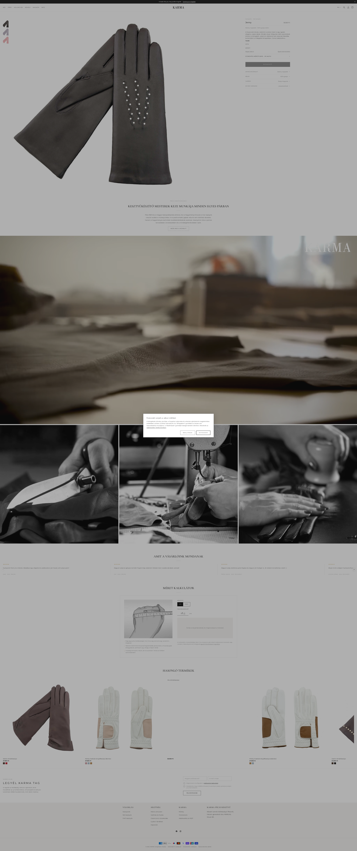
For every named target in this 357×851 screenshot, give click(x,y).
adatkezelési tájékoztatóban (156, 427)
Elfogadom (203, 432)
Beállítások (187, 432)
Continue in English (189, 1)
